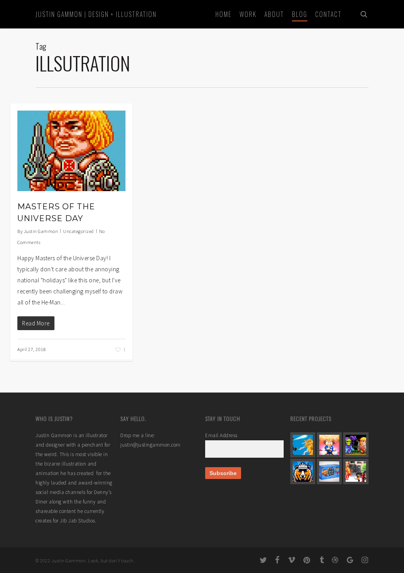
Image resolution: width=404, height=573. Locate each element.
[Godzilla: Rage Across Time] (302, 444)
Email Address (221, 435)
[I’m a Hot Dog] (355, 471)
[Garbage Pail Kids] (329, 444)
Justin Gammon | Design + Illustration (96, 14)
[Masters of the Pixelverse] (355, 444)
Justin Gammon (41, 231)
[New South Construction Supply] (302, 471)
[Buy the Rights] (329, 471)
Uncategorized (78, 231)
